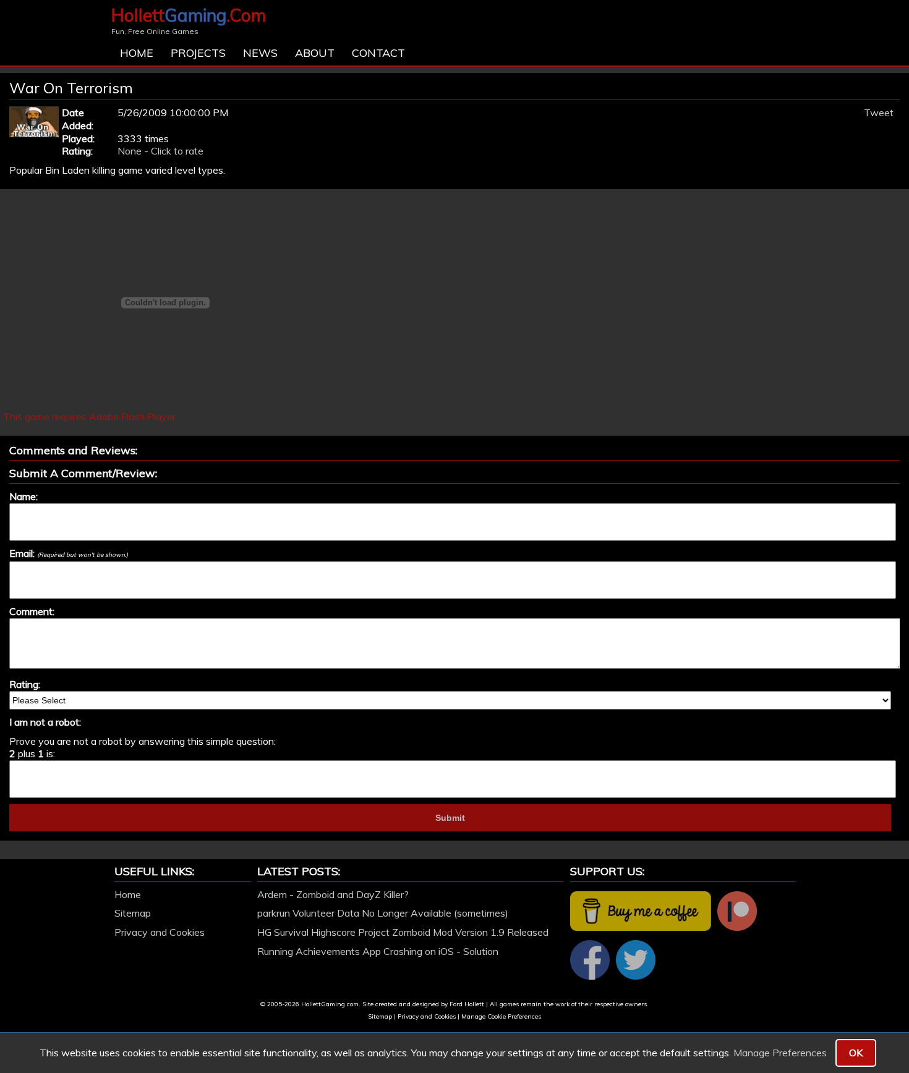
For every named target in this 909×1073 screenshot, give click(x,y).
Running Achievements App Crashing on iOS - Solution (377, 951)
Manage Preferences (780, 1052)
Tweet (879, 112)
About (315, 53)
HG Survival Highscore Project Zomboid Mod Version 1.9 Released (402, 932)
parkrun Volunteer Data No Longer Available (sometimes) (382, 913)
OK (856, 1052)
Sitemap (132, 913)
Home (136, 53)
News (260, 53)
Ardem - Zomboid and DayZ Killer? (333, 894)
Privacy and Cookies (159, 932)
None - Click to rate (160, 151)
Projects (198, 53)
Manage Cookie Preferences (501, 1016)
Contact (378, 53)
